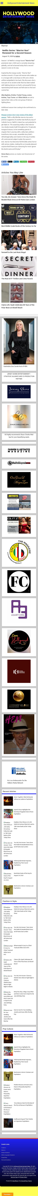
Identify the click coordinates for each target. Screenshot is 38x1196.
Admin (17, 56)
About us (3, 1150)
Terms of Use (14, 1177)
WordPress (15, 1180)
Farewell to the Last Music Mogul (13, 252)
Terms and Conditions (6, 1159)
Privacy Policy (4, 1157)
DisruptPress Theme (26, 1180)
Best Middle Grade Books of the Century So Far (18, 226)
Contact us (3, 1147)
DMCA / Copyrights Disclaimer (8, 1155)
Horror (4, 45)
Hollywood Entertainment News (20, 3)
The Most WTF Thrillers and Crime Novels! (17, 279)
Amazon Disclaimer (5, 1152)
